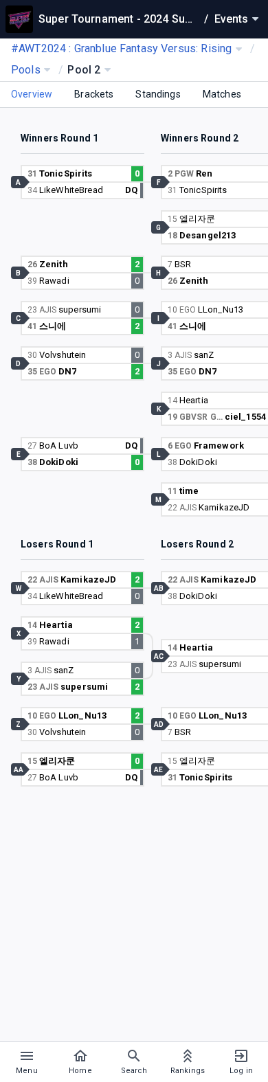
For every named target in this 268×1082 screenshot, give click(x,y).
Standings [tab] (157, 94)
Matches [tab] (222, 94)
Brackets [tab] (93, 94)
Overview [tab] (31, 94)
